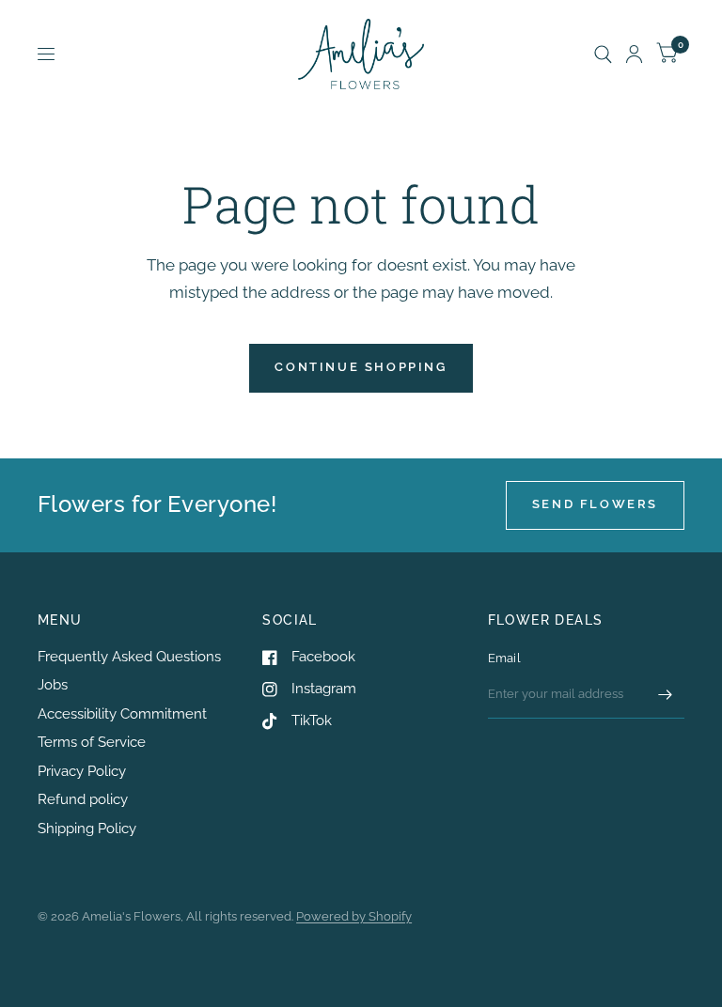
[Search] (603, 54)
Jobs (53, 684)
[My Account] (634, 54)
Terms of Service (92, 742)
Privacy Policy (82, 771)
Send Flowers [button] (595, 504)
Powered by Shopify (354, 916)
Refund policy (83, 799)
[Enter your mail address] (665, 694)
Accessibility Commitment (122, 713)
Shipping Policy (87, 828)
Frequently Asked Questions (129, 656)
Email (504, 658)
